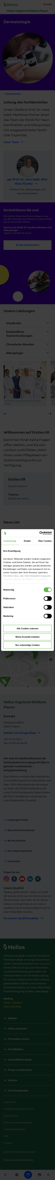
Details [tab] (27, 541)
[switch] (48, 598)
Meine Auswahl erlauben (28, 636)
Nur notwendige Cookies (27, 645)
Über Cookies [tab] (45, 541)
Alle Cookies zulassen (27, 628)
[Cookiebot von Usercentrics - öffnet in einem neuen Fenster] (39, 533)
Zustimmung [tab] (10, 541)
